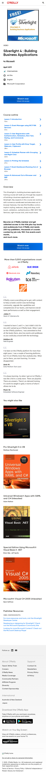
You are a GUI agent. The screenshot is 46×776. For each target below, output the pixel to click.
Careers (5, 669)
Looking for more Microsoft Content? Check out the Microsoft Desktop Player (22, 629)
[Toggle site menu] (2, 2)
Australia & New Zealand (12, 700)
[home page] (12, 2)
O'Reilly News (7, 672)
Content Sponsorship (10, 689)
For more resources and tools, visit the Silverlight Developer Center (22, 619)
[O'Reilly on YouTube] (16, 650)
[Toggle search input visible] (43, 2)
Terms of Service (7, 768)
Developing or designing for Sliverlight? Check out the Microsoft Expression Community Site (21, 624)
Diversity (5, 685)
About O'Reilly (9, 661)
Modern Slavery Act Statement (12, 771)
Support (31, 661)
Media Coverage (9, 675)
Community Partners (10, 679)
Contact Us (31, 666)
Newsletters (32, 669)
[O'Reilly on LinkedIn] (12, 650)
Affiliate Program (9, 682)
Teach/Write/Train (9, 666)
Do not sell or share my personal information (17, 758)
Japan (4, 703)
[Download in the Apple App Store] (9, 723)
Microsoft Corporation (16, 84)
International (8, 695)
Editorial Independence (34, 768)
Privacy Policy (32, 672)
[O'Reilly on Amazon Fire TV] (10, 743)
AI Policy (30, 675)
